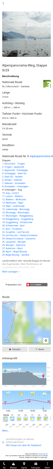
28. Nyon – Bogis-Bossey (14, 251)
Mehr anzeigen (10, 271)
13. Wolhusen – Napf (12, 202)
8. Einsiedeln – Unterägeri (15, 186)
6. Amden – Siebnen (12, 179)
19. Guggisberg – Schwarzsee (17, 222)
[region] (26, 322)
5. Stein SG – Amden (12, 176)
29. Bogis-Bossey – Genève (15, 254)
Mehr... (5, 430)
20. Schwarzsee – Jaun (13, 225)
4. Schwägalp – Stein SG (14, 173)
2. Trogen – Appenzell (13, 166)
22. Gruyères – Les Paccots (15, 231)
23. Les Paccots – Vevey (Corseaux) (19, 235)
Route (41, 349)
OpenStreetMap (28, 342)
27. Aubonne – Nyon (12, 248)
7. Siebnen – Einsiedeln (13, 183)
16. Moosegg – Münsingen (15, 212)
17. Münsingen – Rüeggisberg (17, 215)
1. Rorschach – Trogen (13, 163)
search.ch (9, 342)
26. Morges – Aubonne (13, 245)
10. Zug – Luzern (10, 192)
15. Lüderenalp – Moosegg (15, 209)
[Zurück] (3, 3)
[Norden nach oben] (38, 340)
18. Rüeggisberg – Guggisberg (17, 218)
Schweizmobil (43, 454)
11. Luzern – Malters (12, 196)
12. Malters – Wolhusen (14, 199)
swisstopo (17, 342)
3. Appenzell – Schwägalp (15, 170)
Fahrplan (16, 349)
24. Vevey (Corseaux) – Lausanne (18, 238)
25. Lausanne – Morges (14, 241)
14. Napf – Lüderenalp (13, 205)
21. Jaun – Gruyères (12, 228)
